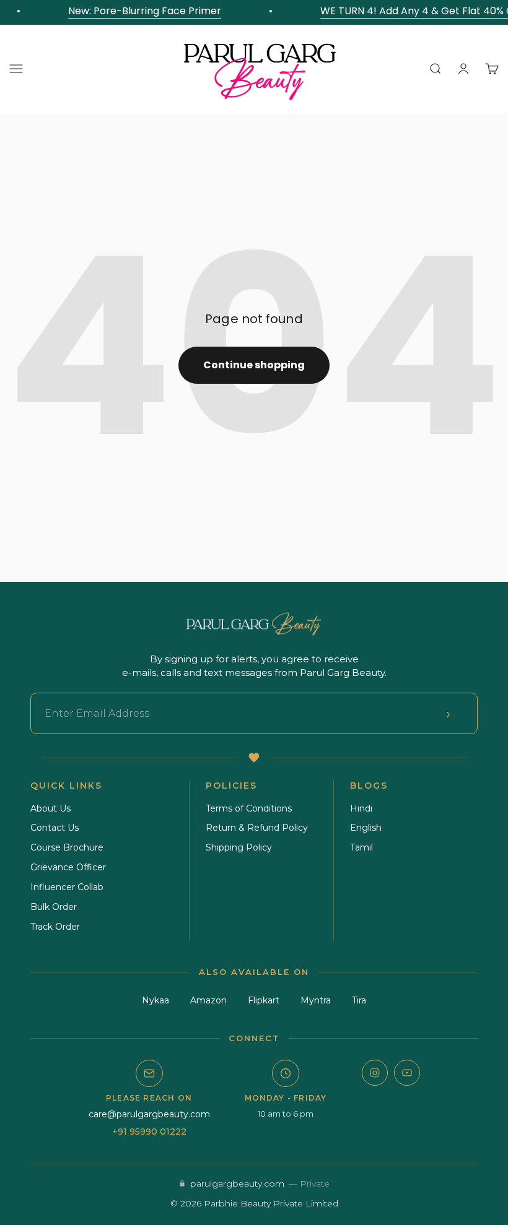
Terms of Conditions (249, 808)
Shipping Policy (239, 847)
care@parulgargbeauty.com (149, 1114)
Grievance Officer (68, 867)
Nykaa (155, 1000)
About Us (50, 808)
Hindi (361, 808)
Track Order (55, 926)
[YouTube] (407, 1073)
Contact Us (54, 827)
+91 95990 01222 (149, 1131)
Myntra (315, 1000)
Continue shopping (254, 365)
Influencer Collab (66, 887)
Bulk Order (53, 906)
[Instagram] (375, 1073)
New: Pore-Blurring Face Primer (141, 11)
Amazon (208, 1000)
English (366, 827)
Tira (359, 1000)
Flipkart (263, 1000)
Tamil (361, 847)
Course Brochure (66, 847)
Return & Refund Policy (257, 827)
